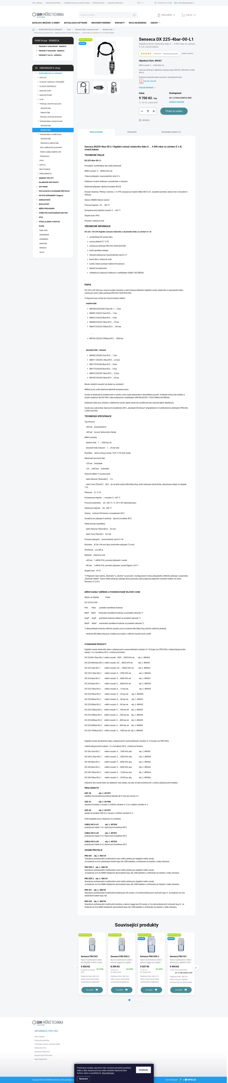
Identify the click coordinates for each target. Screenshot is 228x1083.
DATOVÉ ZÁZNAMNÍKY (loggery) (51, 195)
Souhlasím (143, 1070)
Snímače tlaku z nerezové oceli (51, 121)
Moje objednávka (41, 1059)
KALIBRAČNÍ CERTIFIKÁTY (49, 182)
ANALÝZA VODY (45, 91)
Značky (41, 226)
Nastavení (83, 1079)
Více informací (108, 1073)
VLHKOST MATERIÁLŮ (47, 86)
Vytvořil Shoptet (172, 1080)
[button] (129, 1000)
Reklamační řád (98, 3)
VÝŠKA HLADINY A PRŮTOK (49, 222)
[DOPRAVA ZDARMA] (92, 944)
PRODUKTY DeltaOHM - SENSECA (51, 51)
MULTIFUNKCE (44, 169)
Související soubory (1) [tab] (171, 132)
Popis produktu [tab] (96, 132)
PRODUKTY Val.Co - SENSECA (50, 55)
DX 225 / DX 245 (150, 81)
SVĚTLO (42, 165)
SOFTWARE (43, 187)
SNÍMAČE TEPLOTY (46, 178)
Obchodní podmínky (53, 3)
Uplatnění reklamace (115, 3)
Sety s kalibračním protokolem (51, 147)
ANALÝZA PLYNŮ (45, 95)
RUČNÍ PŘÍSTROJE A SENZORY (50, 73)
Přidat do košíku (174, 111)
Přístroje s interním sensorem (50, 104)
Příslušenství (44, 156)
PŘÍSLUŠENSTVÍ (45, 174)
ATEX (41, 217)
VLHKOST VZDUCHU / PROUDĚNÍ (51, 82)
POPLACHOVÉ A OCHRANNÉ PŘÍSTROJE (54, 191)
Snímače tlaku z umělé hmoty (50, 134)
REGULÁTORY (44, 204)
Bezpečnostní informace (43, 1055)
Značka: (187, 53)
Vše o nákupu (37, 3)
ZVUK (41, 160)
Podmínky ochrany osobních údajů (76, 3)
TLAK (41, 99)
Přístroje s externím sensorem (51, 117)
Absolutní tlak (46, 108)
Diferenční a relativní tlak (50, 143)
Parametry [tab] (132, 132)
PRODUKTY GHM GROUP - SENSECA (52, 46)
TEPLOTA (42, 78)
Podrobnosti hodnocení (170, 53)
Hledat (134, 15)
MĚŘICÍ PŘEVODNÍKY (47, 208)
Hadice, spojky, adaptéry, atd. (50, 152)
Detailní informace (146, 87)
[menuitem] (47, 22)
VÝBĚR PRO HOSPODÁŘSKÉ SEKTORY (53, 213)
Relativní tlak (45, 113)
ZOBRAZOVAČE (44, 200)
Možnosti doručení (176, 102)
